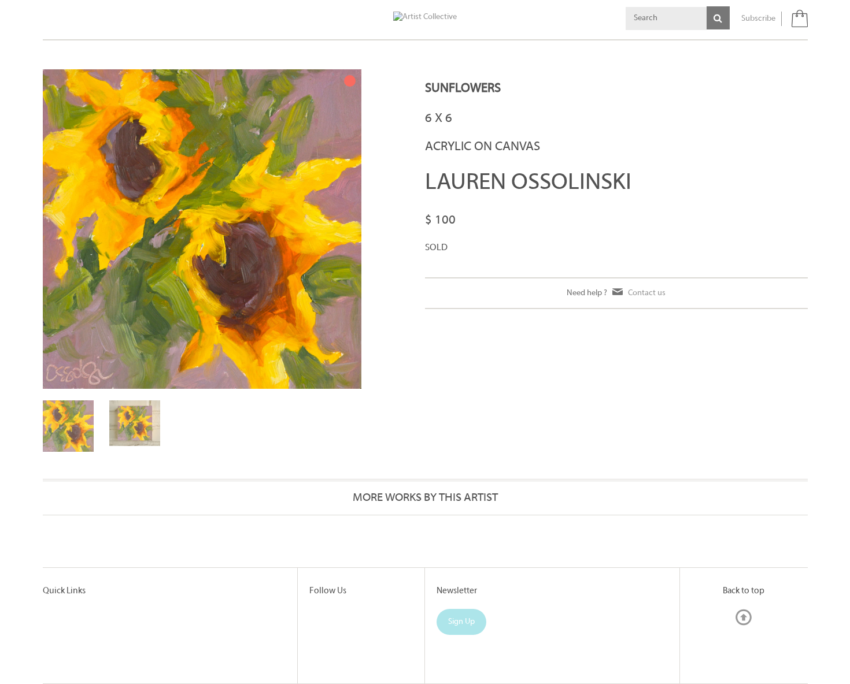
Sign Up (461, 622)
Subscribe (758, 18)
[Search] (718, 17)
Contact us (647, 293)
